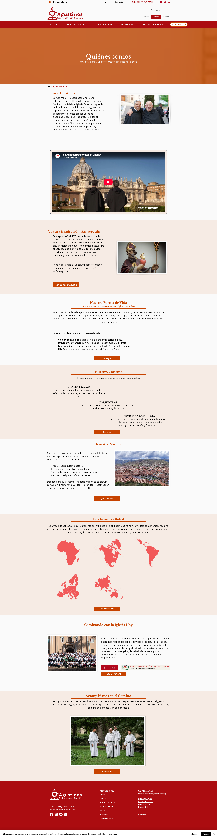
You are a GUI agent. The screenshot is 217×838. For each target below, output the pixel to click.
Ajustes (194, 834)
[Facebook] (161, 2)
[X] (65, 814)
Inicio (102, 794)
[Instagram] (165, 2)
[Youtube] (169, 2)
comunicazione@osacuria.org (152, 793)
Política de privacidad (108, 834)
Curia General (106, 818)
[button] (142, 2)
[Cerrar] (213, 834)
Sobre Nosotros (107, 802)
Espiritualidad (106, 806)
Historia (103, 810)
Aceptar (206, 834)
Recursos (104, 814)
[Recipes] (49, 86)
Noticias (103, 798)
